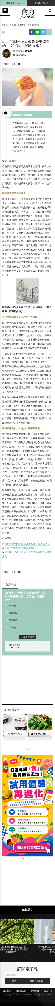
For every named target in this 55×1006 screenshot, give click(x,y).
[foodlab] (27, 805)
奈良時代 (13, 605)
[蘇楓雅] (6, 53)
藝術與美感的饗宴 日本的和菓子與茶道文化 (27, 543)
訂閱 (14, 981)
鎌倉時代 (13, 612)
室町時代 (13, 620)
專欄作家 (21, 25)
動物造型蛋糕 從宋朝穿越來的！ (21, 548)
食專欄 (13, 25)
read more (15, 647)
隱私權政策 (21, 991)
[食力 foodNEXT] (27, 13)
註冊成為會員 (36, 981)
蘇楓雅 (28, 50)
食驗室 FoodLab (13, 2)
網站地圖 (48, 991)
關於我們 (7, 991)
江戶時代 (13, 627)
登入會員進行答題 (28, 637)
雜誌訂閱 (35, 991)
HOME (5, 25)
